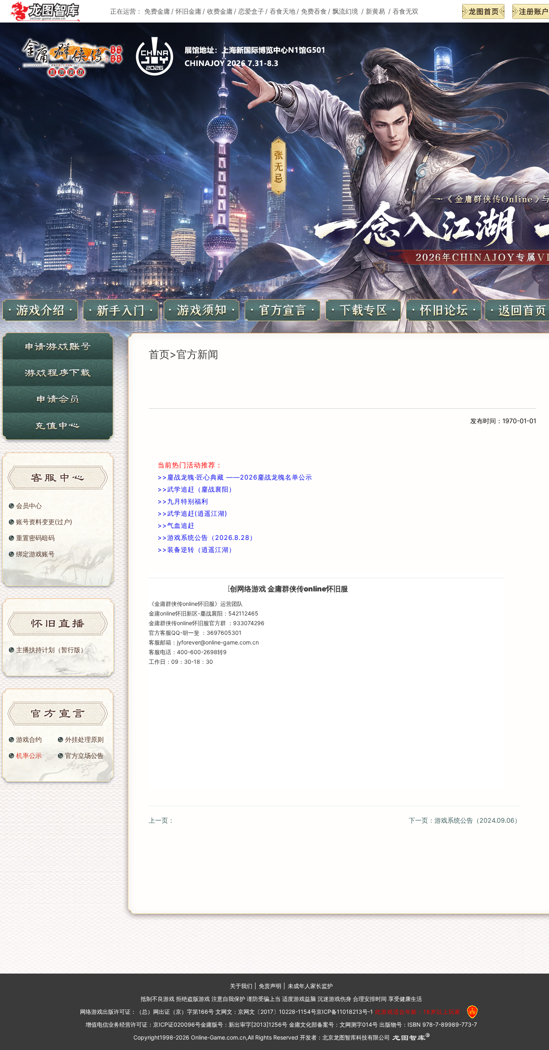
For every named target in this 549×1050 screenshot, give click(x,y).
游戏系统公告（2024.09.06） (477, 820)
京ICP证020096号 (177, 1024)
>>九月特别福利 (183, 501)
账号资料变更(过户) (44, 522)
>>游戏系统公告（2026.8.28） (207, 537)
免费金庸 (157, 11)
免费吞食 (314, 11)
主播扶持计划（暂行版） (51, 649)
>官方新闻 (194, 354)
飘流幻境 (346, 11)
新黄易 (376, 11)
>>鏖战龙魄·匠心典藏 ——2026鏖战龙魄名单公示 (235, 477)
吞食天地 (282, 11)
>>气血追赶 (176, 525)
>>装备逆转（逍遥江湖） (197, 550)
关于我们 (241, 986)
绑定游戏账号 (35, 554)
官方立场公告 (84, 755)
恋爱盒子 (251, 11)
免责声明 (270, 986)
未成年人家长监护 (310, 986)
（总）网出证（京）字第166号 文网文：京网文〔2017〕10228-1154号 (226, 1012)
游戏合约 (29, 739)
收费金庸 (220, 11)
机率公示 (29, 755)
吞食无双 (405, 11)
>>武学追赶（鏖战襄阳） (197, 489)
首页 (159, 354)
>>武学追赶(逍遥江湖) (192, 513)
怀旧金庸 (188, 11)
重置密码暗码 (35, 538)
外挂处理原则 (84, 739)
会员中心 (29, 505)
